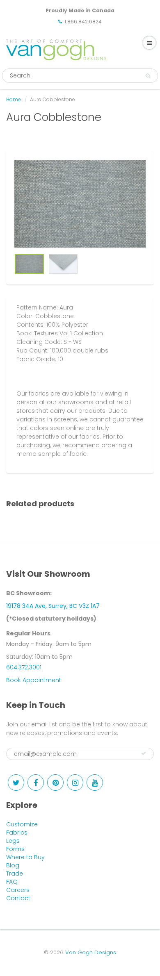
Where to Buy (25, 857)
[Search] (148, 75)
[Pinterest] (55, 782)
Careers (18, 890)
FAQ (12, 882)
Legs (13, 841)
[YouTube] (95, 782)
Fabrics (16, 832)
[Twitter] (16, 782)
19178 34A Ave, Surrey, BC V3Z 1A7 (53, 606)
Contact (18, 898)
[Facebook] (35, 782)
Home (13, 99)
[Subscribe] (143, 753)
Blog (12, 865)
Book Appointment (33, 680)
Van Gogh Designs (90, 952)
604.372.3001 (23, 667)
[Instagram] (75, 782)
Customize (22, 824)
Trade (14, 873)
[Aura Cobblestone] (80, 203)
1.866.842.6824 (83, 21)
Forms (15, 849)
